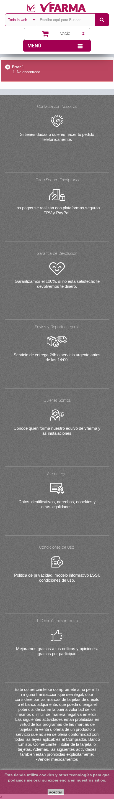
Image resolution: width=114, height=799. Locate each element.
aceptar (55, 792)
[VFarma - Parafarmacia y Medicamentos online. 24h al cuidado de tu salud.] (57, 7)
